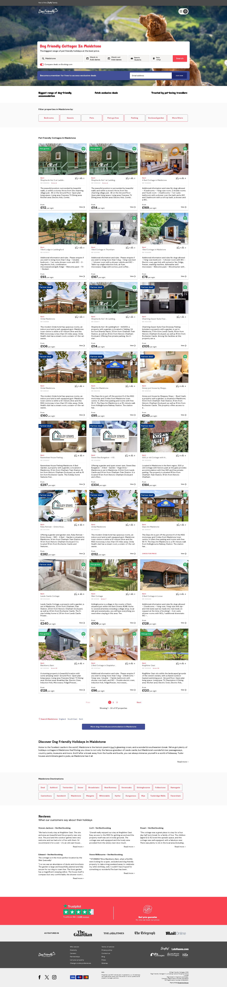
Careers (73, 953)
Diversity (73, 950)
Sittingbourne (143, 787)
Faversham (176, 796)
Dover (80, 787)
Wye (143, 796)
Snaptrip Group (183, 983)
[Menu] (183, 11)
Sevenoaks (127, 787)
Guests (70, 118)
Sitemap (105, 963)
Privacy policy (107, 950)
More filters (177, 118)
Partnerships (75, 957)
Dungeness (131, 796)
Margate (90, 796)
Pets (92, 118)
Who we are (74, 947)
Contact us (106, 953)
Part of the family (47, 3)
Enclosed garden (156, 118)
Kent (113, 747)
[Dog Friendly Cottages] (48, 11)
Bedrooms (49, 118)
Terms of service (108, 947)
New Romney (110, 787)
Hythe (117, 796)
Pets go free (113, 118)
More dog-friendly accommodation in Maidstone (113, 726)
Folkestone (160, 787)
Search (180, 58)
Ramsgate (175, 787)
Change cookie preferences (80, 963)
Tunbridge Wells (158, 796)
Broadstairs (93, 787)
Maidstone (76, 796)
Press (104, 960)
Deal (43, 787)
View (81, 207)
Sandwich (61, 796)
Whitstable (104, 796)
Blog (103, 957)
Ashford (53, 787)
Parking (134, 118)
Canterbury (46, 796)
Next (139, 702)
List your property (77, 960)
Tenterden (68, 787)
